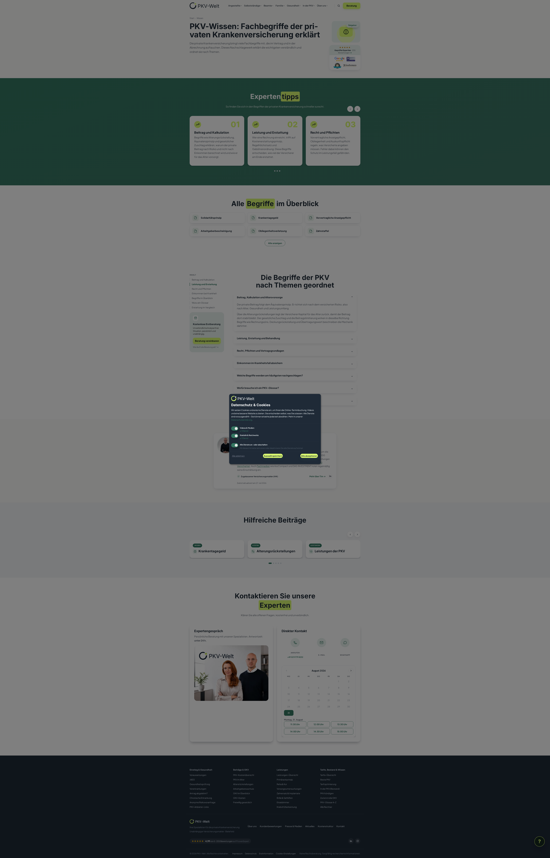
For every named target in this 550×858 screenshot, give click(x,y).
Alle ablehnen (238, 456)
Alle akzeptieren (309, 456)
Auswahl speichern (273, 456)
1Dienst (244, 431)
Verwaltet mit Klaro (311, 461)
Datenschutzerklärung (241, 419)
